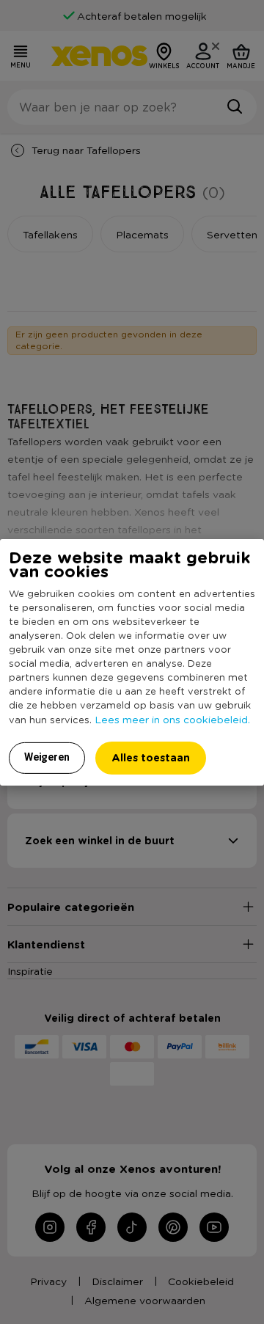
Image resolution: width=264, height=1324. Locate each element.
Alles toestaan (150, 757)
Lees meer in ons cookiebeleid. (172, 718)
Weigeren (47, 757)
